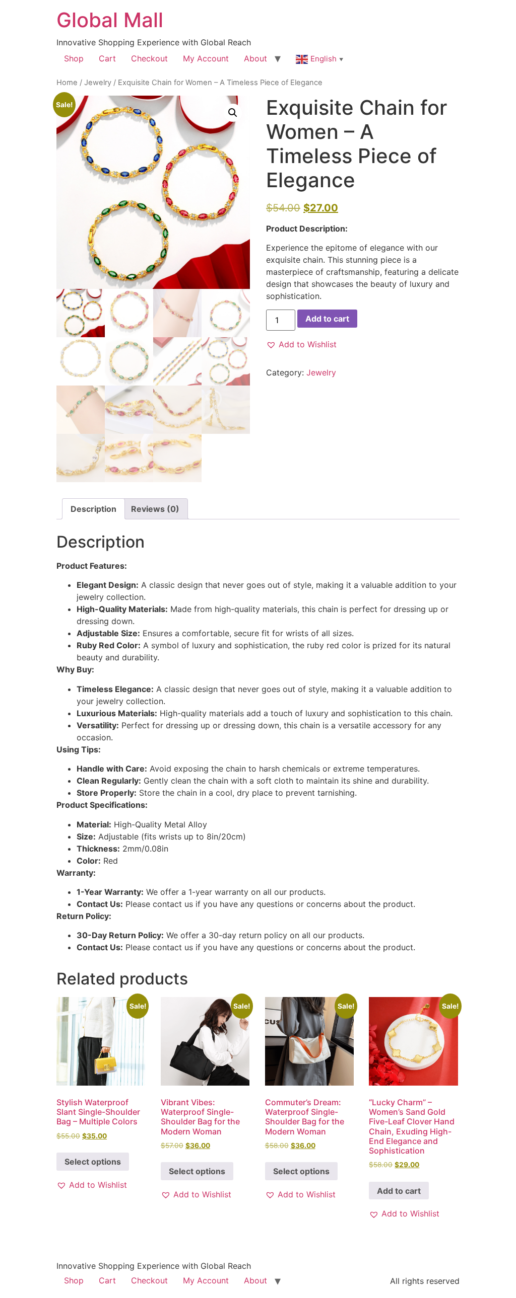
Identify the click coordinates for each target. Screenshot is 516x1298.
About (255, 58)
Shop (74, 58)
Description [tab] (93, 509)
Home (67, 82)
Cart (107, 58)
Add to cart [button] (399, 1191)
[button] (233, 113)
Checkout (149, 58)
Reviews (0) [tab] (155, 509)
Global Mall (109, 20)
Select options (92, 1162)
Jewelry (97, 82)
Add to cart (327, 319)
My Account (206, 58)
